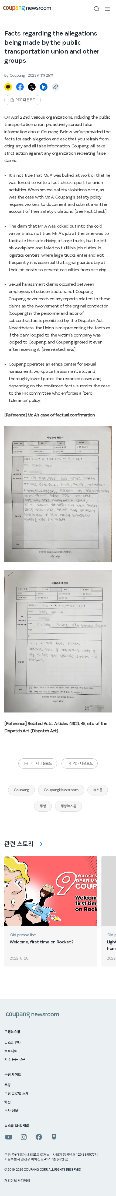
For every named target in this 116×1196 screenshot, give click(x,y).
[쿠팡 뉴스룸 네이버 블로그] (54, 1137)
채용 (7, 1102)
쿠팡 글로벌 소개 (16, 1094)
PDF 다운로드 (25, 100)
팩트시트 (10, 1051)
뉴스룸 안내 (12, 1043)
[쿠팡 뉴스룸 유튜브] (8, 1137)
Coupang (21, 790)
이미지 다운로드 (40, 763)
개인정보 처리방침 (17, 1180)
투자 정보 (11, 1111)
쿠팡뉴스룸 (68, 806)
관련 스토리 (18, 844)
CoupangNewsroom (61, 790)
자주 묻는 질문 (14, 1059)
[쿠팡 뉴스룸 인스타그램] (23, 1137)
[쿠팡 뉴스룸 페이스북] (39, 1137)
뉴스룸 (98, 790)
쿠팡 (43, 806)
